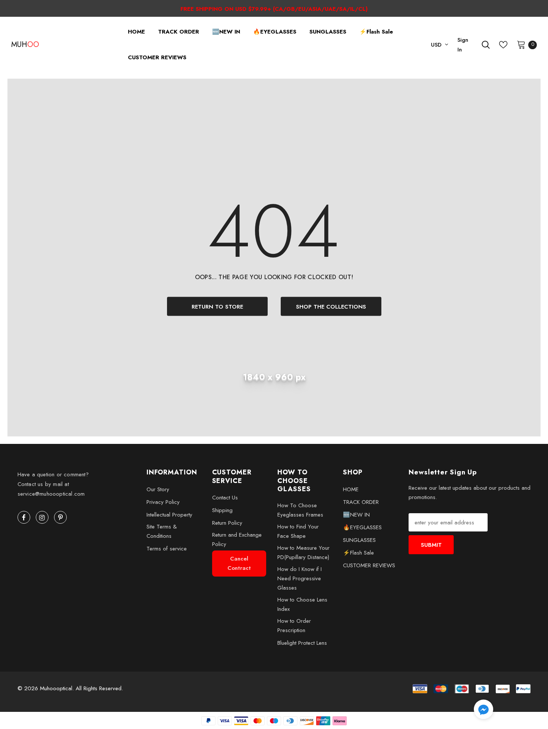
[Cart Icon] (521, 44)
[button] (483, 711)
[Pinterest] (60, 517)
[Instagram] (42, 517)
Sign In (462, 45)
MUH (20, 45)
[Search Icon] (486, 45)
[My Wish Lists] (503, 45)
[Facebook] (24, 517)
